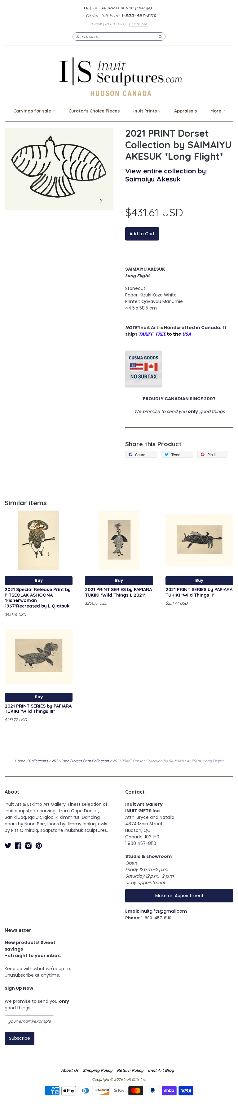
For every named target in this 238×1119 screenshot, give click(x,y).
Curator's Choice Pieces (94, 111)
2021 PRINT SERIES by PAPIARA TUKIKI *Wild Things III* (38, 708)
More (216, 111)
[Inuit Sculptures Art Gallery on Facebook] (18, 846)
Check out (138, 24)
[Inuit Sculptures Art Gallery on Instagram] (28, 846)
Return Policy (130, 1070)
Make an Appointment (179, 895)
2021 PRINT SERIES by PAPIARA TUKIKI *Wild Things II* (198, 592)
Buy (39, 580)
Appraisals (185, 111)
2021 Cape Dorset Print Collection (80, 761)
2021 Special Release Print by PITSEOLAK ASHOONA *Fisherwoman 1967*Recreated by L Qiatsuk (38, 597)
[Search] (160, 36)
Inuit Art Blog (161, 1070)
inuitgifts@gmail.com (163, 911)
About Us (69, 1070)
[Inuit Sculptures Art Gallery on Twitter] (8, 846)
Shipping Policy (97, 1070)
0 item (108, 24)
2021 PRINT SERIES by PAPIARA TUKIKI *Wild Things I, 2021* (118, 592)
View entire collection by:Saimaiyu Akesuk (166, 175)
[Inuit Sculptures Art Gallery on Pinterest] (38, 846)
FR (95, 8)
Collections (38, 761)
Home (20, 761)
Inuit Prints (145, 111)
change (143, 8)
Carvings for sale (32, 111)
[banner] (119, 76)
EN (86, 8)
